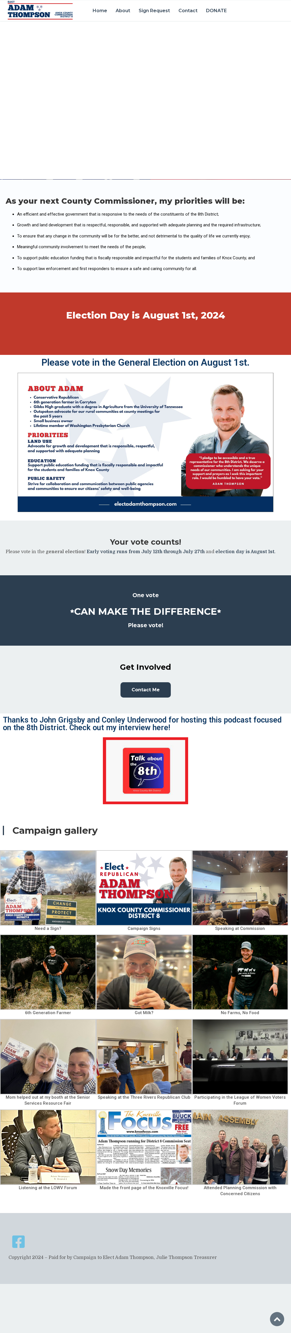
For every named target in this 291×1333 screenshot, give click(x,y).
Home (100, 10)
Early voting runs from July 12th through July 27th (145, 551)
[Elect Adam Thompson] (40, 10)
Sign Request (154, 10)
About (123, 10)
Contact (188, 10)
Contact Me (146, 689)
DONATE (216, 10)
